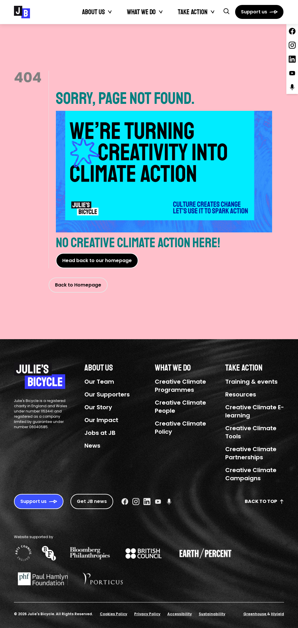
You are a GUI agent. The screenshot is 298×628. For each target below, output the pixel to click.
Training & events (251, 382)
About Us (93, 12)
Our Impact (101, 420)
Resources (240, 394)
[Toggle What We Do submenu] (161, 12)
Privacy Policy (147, 613)
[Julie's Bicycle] (22, 12)
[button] (226, 11)
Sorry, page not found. (125, 98)
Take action (192, 12)
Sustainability (212, 613)
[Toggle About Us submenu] (110, 12)
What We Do (141, 12)
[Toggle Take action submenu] (213, 12)
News (92, 446)
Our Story (98, 407)
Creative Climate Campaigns (250, 474)
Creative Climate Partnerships (250, 453)
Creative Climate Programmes (180, 386)
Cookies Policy (113, 613)
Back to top (261, 501)
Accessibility (179, 613)
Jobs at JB (100, 433)
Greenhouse (255, 613)
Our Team (99, 382)
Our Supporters (107, 394)
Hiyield (277, 613)
